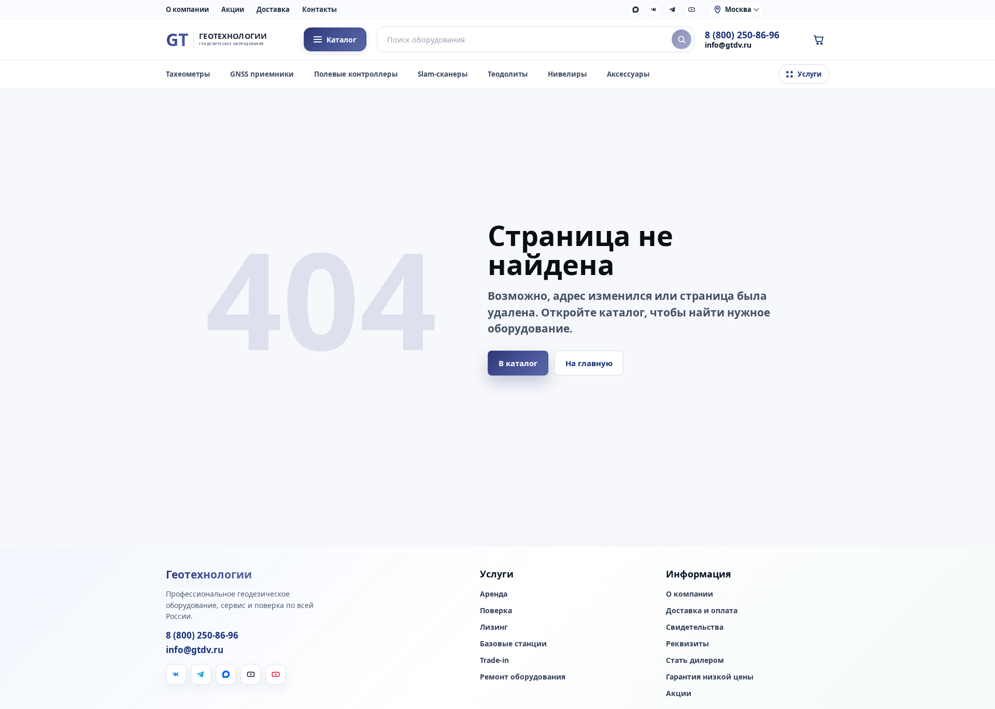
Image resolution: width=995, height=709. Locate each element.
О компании (187, 9)
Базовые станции (513, 643)
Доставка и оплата (701, 610)
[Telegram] (672, 9)
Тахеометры (188, 74)
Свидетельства (694, 627)
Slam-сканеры (442, 74)
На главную (589, 363)
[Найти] (681, 39)
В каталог (518, 363)
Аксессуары (628, 74)
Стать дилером (695, 660)
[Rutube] (691, 9)
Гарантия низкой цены (710, 677)
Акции (232, 9)
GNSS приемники (262, 74)
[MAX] (635, 9)
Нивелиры (567, 74)
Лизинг (494, 627)
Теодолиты (508, 74)
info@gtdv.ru (728, 45)
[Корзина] (818, 39)
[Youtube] (275, 674)
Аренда (493, 594)
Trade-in (494, 660)
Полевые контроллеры (355, 74)
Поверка (496, 610)
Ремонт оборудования (522, 677)
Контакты (319, 9)
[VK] (654, 9)
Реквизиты (687, 643)
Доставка (273, 9)
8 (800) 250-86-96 (742, 35)
